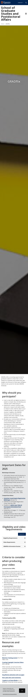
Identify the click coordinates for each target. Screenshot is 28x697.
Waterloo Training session (9, 658)
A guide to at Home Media (10, 680)
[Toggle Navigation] (26, 13)
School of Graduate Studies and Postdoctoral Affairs (10, 14)
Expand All (21, 534)
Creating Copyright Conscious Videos (13, 662)
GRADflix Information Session (11, 546)
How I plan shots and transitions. (11, 677)
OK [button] (22, 690)
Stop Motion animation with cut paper (13, 675)
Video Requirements (9, 542)
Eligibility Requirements (10, 538)
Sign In (20, 2)
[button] (26, 2)
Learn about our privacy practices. (10, 694)
